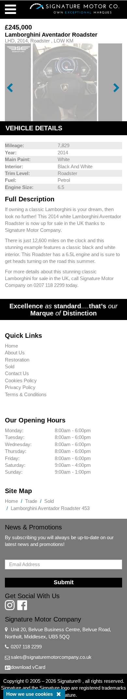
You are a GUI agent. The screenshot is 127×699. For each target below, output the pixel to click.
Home (11, 346)
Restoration (17, 359)
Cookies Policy (21, 380)
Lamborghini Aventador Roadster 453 (50, 508)
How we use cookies (29, 694)
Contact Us (17, 373)
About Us (15, 352)
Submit (64, 582)
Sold (9, 366)
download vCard (28, 667)
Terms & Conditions (26, 394)
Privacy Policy (20, 387)
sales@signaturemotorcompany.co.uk (51, 657)
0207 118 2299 (26, 646)
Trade (31, 501)
